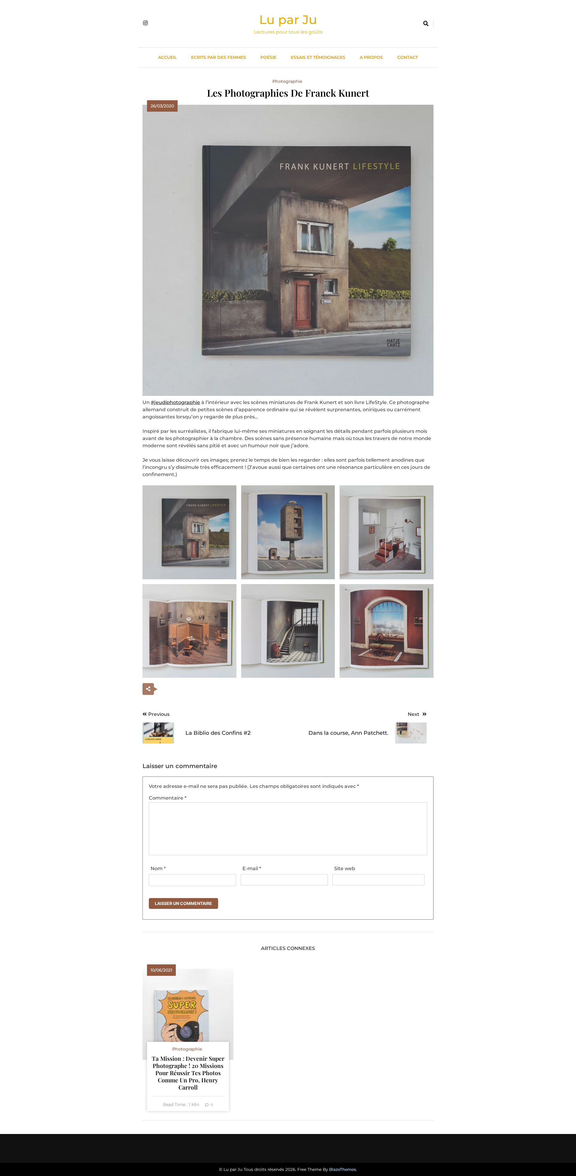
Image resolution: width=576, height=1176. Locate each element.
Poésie (268, 57)
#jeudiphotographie (175, 402)
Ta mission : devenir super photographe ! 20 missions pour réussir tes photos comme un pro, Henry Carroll (188, 1072)
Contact (407, 57)
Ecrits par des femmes (218, 57)
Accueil (167, 57)
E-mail (251, 868)
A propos (371, 57)
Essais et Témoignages (318, 57)
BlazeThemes (342, 1169)
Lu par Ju (288, 19)
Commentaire (167, 798)
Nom (158, 868)
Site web (344, 868)
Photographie (287, 81)
